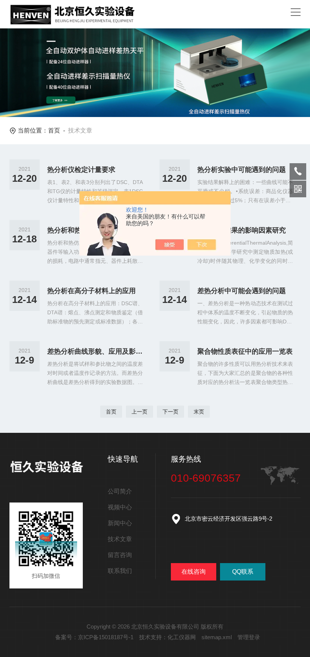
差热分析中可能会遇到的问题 (241, 291)
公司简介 (120, 491)
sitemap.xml (217, 637)
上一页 (139, 412)
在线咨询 (193, 571)
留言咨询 (120, 555)
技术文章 (120, 539)
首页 (54, 130)
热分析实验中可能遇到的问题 (241, 169)
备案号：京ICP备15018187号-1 (94, 637)
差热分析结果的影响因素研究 (241, 230)
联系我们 (120, 571)
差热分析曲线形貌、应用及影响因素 (95, 351)
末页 (199, 412)
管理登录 (248, 637)
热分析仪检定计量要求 (81, 169)
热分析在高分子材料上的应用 (91, 291)
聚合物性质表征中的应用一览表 (245, 351)
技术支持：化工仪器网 (167, 637)
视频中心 (120, 507)
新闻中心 (120, 523)
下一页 (170, 412)
